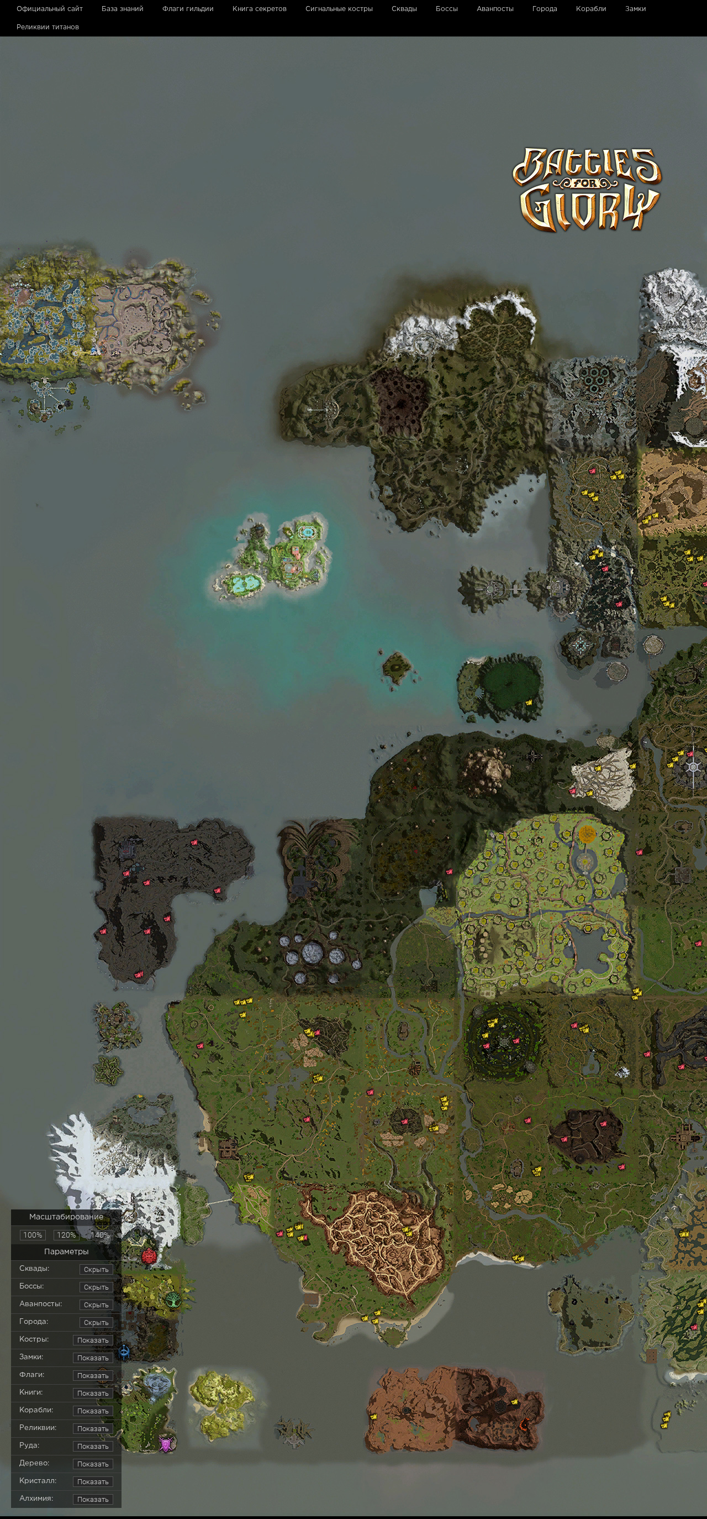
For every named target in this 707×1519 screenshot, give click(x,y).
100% (32, 1234)
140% (100, 1234)
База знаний (123, 9)
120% (66, 1234)
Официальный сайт (50, 9)
